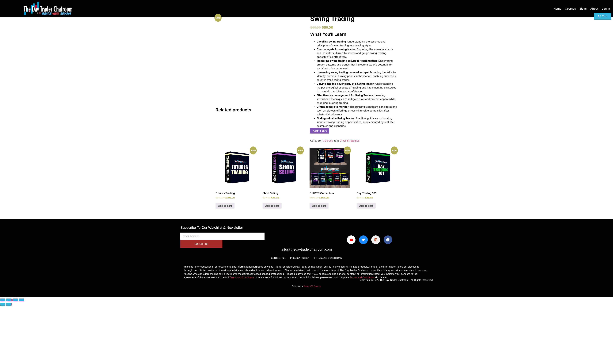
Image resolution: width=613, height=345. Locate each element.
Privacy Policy (299, 258)
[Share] (15, 300)
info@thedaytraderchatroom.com (306, 249)
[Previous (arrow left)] (2, 304)
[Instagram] (375, 239)
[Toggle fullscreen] (9, 300)
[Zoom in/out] (2, 300)
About (594, 8)
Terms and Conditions (328, 258)
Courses (570, 8)
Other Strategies (349, 140)
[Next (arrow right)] (9, 304)
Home (557, 8)
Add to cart (320, 130)
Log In (606, 8)
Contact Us (278, 258)
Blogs (583, 8)
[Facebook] (388, 239)
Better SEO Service (312, 286)
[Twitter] (363, 239)
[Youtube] (351, 239)
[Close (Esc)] (21, 300)
